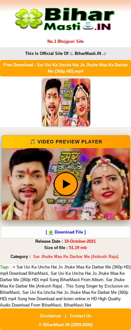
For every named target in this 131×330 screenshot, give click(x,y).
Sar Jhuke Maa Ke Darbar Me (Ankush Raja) (75, 256)
